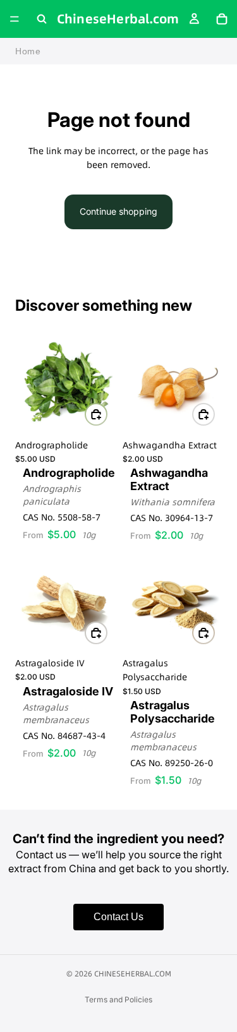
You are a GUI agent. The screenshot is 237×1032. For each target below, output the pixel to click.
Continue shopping (118, 211)
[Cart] (222, 19)
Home (28, 51)
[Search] (42, 19)
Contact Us (118, 916)
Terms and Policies (118, 999)
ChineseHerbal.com (132, 973)
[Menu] (14, 18)
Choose (106, 414)
